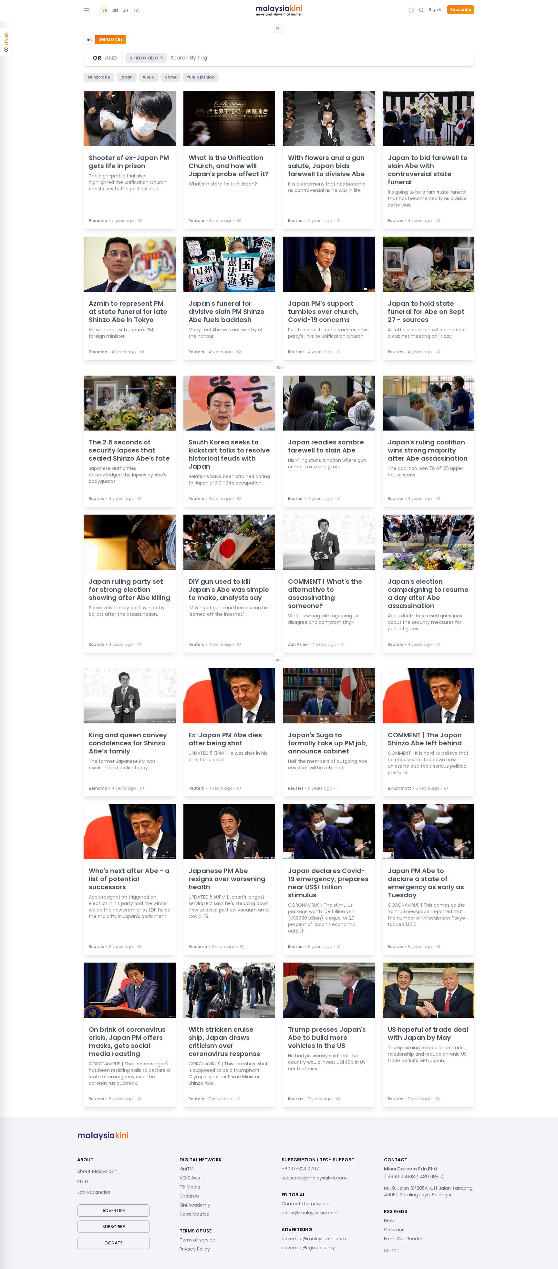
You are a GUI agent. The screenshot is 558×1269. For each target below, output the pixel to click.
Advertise (113, 1210)
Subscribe (460, 9)
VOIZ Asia (190, 1178)
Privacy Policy (195, 1249)
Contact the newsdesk (307, 1203)
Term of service (197, 1240)
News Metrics (194, 1214)
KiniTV (186, 1169)
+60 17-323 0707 (300, 1169)
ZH (125, 10)
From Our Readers (404, 1238)
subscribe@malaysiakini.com (314, 1178)
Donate (114, 1243)
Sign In (435, 9)
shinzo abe (143, 57)
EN (105, 10)
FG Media (190, 1187)
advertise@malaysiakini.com (314, 1238)
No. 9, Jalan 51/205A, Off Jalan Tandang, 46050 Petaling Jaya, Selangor (428, 1191)
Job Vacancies (93, 1192)
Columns (394, 1229)
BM (115, 10)
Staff (82, 1181)
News (390, 1220)
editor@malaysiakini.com (310, 1213)
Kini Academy (195, 1205)
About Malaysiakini (98, 1171)
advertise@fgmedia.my (308, 1247)
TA (136, 10)
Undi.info (189, 1196)
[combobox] (189, 58)
